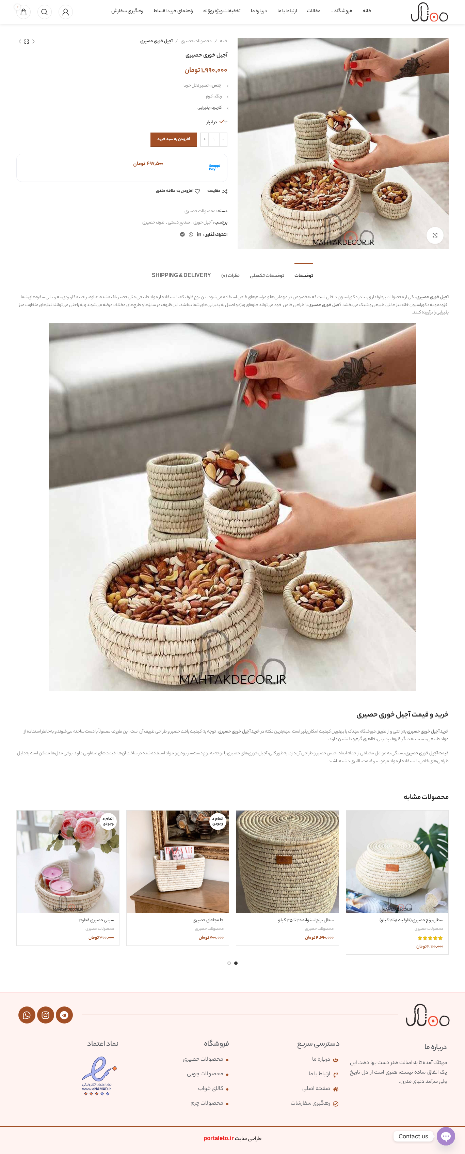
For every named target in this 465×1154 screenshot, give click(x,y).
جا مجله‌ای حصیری (208, 920)
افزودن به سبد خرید (173, 139)
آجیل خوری (202, 222)
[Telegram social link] (182, 235)
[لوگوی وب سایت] (429, 11)
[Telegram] (64, 1015)
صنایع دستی (179, 222)
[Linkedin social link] (199, 235)
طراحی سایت (232, 1139)
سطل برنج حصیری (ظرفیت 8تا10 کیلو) (411, 920)
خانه (223, 41)
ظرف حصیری (153, 222)
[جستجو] (44, 12)
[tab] (303, 273)
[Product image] (397, 862)
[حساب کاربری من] (65, 12)
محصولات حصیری (196, 41)
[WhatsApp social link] (191, 235)
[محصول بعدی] (19, 41)
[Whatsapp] (26, 1015)
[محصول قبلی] (33, 41)
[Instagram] (45, 1015)
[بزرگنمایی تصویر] (435, 235)
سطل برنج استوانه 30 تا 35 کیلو (306, 920)
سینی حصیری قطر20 (96, 920)
